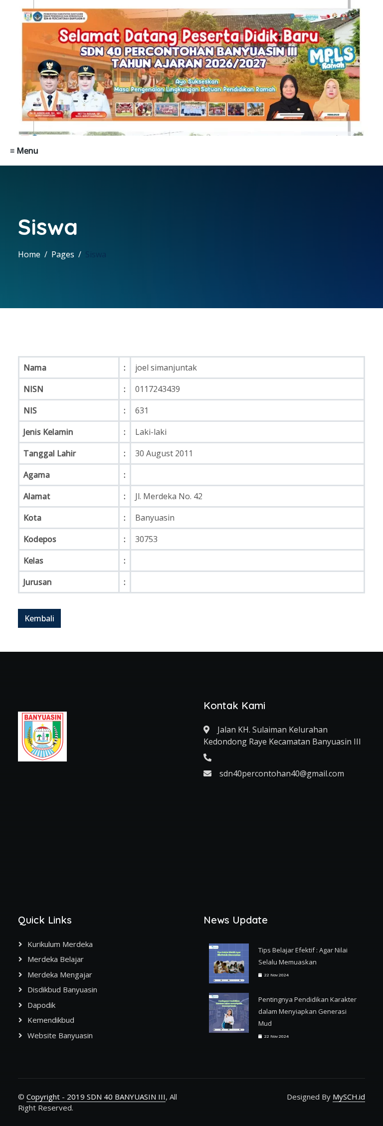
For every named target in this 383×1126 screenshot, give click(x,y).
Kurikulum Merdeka (60, 944)
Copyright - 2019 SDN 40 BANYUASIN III (96, 1097)
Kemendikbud (50, 1020)
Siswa (95, 254)
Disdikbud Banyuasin (62, 989)
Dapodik (41, 1005)
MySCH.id (349, 1097)
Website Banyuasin (60, 1035)
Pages (62, 254)
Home (29, 254)
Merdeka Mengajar (59, 974)
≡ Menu (24, 150)
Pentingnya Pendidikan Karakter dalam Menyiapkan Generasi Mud (307, 1011)
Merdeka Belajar (55, 959)
